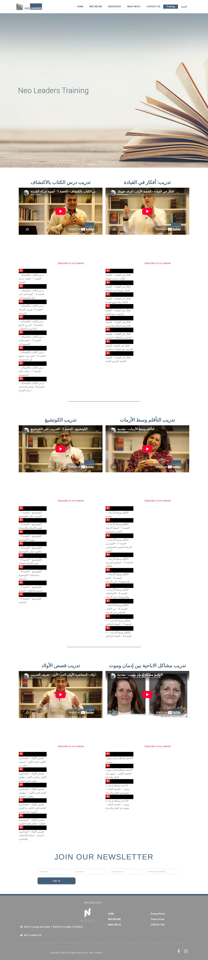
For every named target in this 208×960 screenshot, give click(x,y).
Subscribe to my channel (71, 263)
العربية (184, 6)
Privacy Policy (158, 914)
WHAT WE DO (133, 6)
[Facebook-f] (179, 951)
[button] (33, 276)
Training (170, 6)
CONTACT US (153, 6)
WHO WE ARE (95, 6)
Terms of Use (157, 919)
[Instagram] (186, 951)
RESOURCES (114, 6)
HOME (80, 6)
